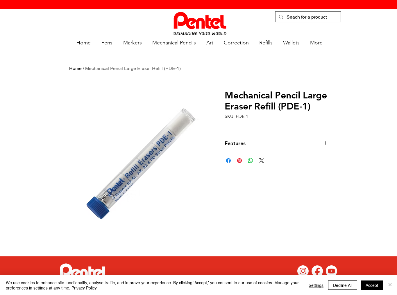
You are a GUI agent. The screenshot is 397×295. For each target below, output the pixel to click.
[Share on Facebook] (228, 160)
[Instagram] (303, 271)
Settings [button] (316, 285)
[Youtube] (331, 271)
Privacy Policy (84, 288)
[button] (106, 43)
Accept (372, 285)
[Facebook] (317, 271)
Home (75, 68)
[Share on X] (261, 160)
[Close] (390, 285)
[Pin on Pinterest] (239, 160)
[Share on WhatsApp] (250, 160)
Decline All (342, 285)
